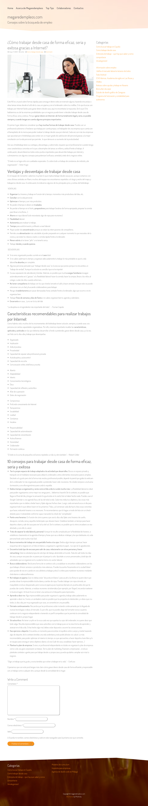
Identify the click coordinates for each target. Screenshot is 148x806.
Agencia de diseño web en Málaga (65, 771)
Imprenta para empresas (61, 768)
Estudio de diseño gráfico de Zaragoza (110, 92)
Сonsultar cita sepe (103, 89)
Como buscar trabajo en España (108, 46)
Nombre (11, 719)
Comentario (12, 683)
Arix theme (69, 797)
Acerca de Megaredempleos (29, 8)
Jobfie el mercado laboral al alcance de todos (113, 71)
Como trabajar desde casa (35, 52)
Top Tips (50, 8)
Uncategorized (101, 60)
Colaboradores (64, 8)
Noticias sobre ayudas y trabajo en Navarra (112, 85)
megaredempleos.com (24, 16)
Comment (49, 52)
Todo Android (101, 74)
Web (9, 731)
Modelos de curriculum (60, 764)
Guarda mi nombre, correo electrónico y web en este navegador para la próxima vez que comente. (46, 737)
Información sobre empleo (106, 67)
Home (10, 8)
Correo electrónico (15, 725)
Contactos (78, 8)
